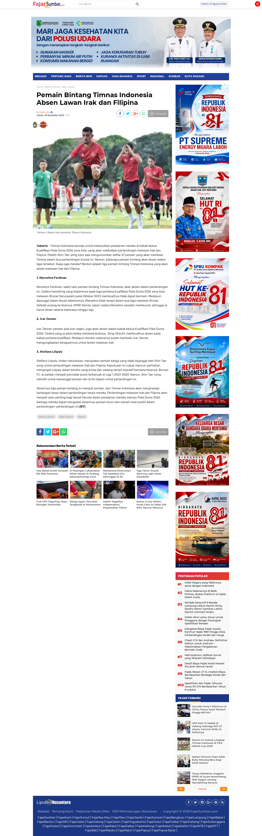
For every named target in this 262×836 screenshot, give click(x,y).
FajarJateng (95, 821)
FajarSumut (81, 817)
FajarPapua (142, 830)
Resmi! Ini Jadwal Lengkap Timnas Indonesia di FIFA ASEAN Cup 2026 (208, 742)
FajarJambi (135, 817)
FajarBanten (45, 821)
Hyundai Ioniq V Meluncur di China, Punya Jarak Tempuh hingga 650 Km (209, 709)
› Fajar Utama (67, 87)
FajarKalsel (163, 826)
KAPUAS (101, 76)
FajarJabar (77, 821)
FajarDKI (62, 821)
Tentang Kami (62, 811)
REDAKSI (41, 76)
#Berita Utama (46, 416)
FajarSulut (154, 821)
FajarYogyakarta (133, 821)
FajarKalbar (126, 826)
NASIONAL (157, 76)
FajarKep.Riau (101, 817)
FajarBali (91, 830)
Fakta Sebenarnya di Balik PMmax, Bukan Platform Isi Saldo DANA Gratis (205, 594)
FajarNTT (212, 826)
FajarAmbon (92, 826)
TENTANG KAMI (61, 76)
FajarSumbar (46, 817)
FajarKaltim (181, 826)
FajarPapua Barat (164, 830)
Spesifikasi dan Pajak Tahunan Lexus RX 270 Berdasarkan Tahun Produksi (205, 686)
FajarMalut (125, 830)
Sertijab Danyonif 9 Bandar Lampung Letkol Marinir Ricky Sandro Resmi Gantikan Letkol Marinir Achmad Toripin (203, 607)
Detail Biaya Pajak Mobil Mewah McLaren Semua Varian (204, 665)
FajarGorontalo (71, 826)
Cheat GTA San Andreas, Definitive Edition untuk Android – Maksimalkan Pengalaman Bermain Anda (206, 645)
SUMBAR (174, 76)
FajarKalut (110, 826)
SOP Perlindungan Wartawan (134, 811)
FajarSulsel (51, 826)
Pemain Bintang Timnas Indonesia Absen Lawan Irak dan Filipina (94, 98)
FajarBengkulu (174, 817)
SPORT (141, 76)
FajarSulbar (171, 821)
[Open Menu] (257, 4)
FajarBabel (216, 817)
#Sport (81, 416)
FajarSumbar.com (204, 811)
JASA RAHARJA (122, 76)
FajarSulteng (190, 821)
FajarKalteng (145, 826)
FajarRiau (118, 817)
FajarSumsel (153, 817)
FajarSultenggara (213, 821)
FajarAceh (64, 817)
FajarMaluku (107, 830)
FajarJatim (113, 821)
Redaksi (43, 811)
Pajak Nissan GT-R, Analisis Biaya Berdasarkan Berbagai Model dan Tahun (205, 675)
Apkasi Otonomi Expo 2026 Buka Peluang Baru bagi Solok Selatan (208, 759)
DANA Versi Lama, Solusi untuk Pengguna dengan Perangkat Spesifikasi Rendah (204, 620)
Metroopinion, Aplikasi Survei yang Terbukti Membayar (203, 657)
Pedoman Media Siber (93, 811)
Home (40, 87)
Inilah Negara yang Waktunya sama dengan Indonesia (203, 584)
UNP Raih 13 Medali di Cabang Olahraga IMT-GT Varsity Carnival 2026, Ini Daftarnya (207, 728)
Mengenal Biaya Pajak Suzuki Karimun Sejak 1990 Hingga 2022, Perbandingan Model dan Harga (205, 632)
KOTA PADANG (194, 76)
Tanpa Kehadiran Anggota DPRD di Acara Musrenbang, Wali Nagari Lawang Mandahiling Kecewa (209, 778)
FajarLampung (196, 817)
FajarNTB (197, 826)
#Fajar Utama (66, 416)
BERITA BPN (84, 76)
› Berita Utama (52, 87)
